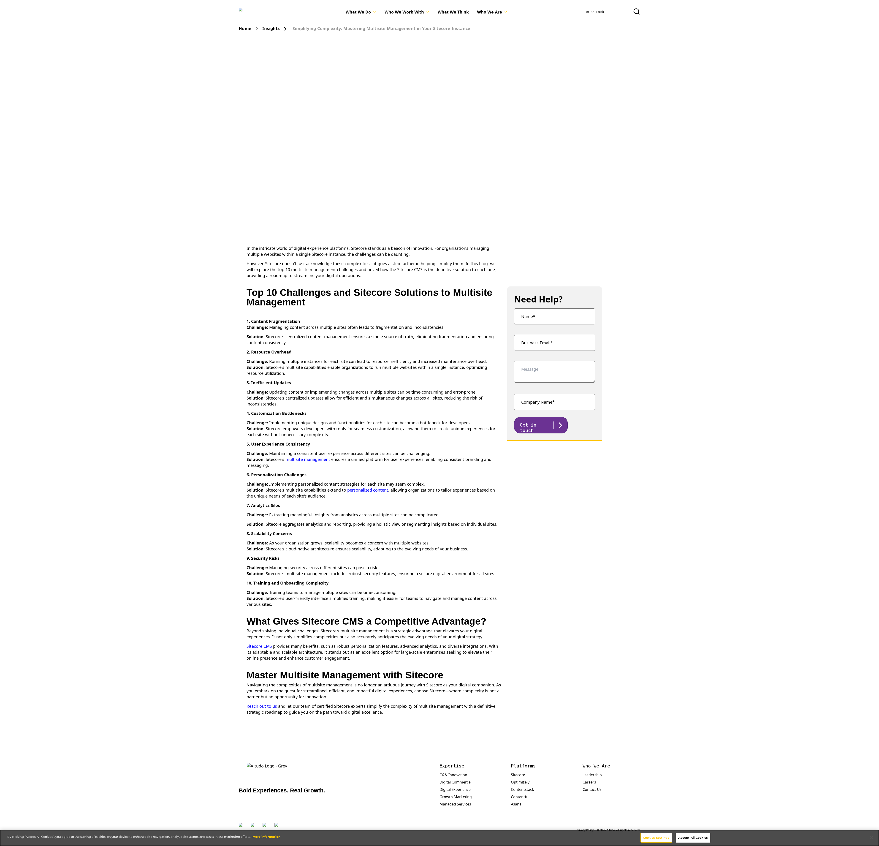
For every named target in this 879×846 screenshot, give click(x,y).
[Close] (872, 837)
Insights (271, 28)
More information (266, 836)
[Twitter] (242, 827)
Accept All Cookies (693, 837)
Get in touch (528, 427)
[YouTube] (278, 827)
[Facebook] (266, 827)
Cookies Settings (656, 837)
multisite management (307, 459)
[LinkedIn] (254, 827)
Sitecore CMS (259, 646)
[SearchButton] (636, 11)
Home (245, 28)
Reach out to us (262, 706)
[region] (439, 838)
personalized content (367, 490)
